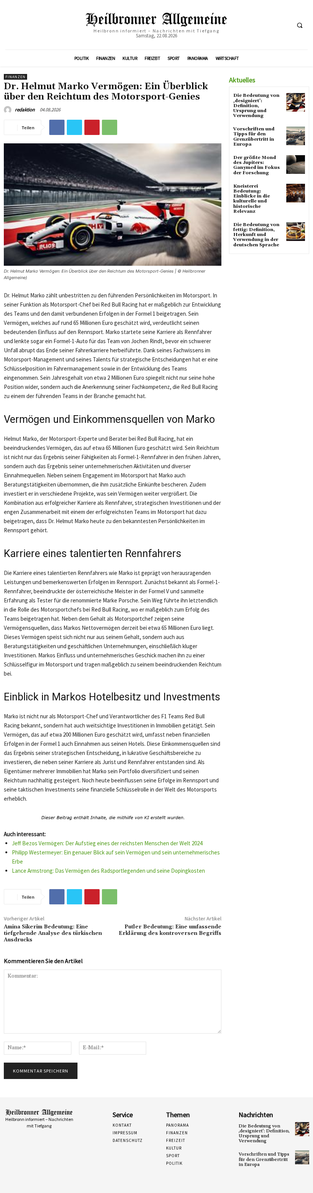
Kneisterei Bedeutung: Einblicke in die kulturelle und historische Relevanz (251, 198)
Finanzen (15, 76)
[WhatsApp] (109, 127)
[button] (299, 25)
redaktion (25, 109)
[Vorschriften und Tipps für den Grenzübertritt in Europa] (295, 136)
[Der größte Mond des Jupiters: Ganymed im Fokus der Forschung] (295, 164)
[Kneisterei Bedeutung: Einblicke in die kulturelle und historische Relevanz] (295, 193)
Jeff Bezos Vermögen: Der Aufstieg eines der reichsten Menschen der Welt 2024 (107, 843)
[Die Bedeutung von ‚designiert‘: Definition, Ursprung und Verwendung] (295, 102)
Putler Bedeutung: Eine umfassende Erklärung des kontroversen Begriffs (170, 930)
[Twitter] (74, 127)
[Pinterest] (92, 127)
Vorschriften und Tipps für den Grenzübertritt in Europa (253, 136)
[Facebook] (57, 127)
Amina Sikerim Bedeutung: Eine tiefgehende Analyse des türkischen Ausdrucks (53, 933)
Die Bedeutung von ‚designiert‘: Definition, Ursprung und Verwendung (256, 106)
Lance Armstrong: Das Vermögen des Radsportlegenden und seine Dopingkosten (108, 870)
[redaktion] (9, 110)
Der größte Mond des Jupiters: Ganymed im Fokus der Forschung (256, 165)
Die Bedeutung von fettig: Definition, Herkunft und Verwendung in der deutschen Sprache (256, 235)
